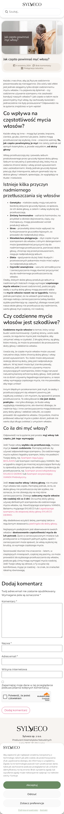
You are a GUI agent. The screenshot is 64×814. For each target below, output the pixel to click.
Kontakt (44, 810)
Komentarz (9, 601)
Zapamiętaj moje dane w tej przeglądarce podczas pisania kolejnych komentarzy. (27, 686)
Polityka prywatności (28, 810)
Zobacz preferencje (32, 803)
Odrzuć (32, 794)
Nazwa (7, 643)
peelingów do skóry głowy (43, 523)
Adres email (10, 656)
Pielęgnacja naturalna (33, 68)
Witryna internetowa (14, 669)
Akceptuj (32, 785)
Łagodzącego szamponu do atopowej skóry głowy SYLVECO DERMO (28, 511)
